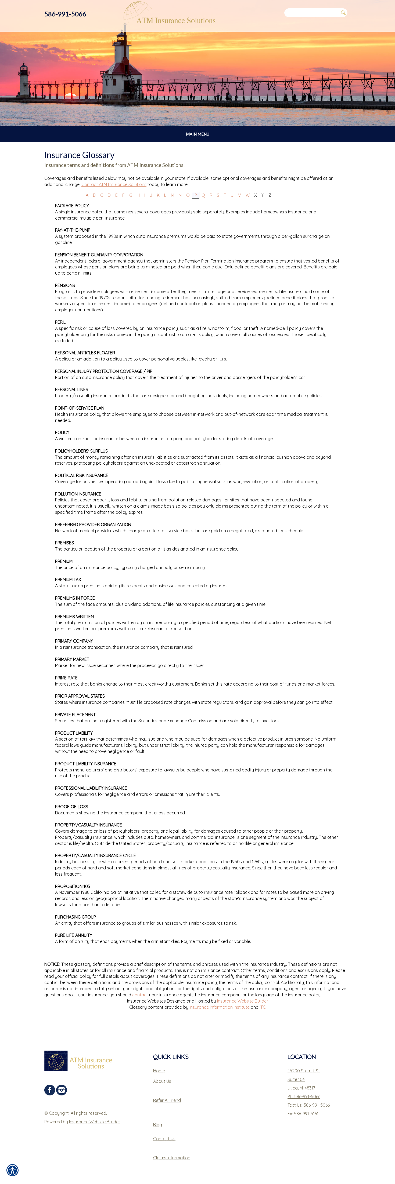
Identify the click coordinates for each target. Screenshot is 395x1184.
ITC (263, 1007)
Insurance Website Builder (242, 1001)
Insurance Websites (146, 1001)
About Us (162, 1081)
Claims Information (171, 1157)
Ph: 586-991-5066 (304, 1096)
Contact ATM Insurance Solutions (113, 184)
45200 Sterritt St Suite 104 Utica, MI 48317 (304, 1079)
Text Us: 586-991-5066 (309, 1105)
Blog (157, 1124)
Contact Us (164, 1138)
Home (159, 1070)
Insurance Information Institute (219, 1007)
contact (140, 994)
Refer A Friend (167, 1100)
